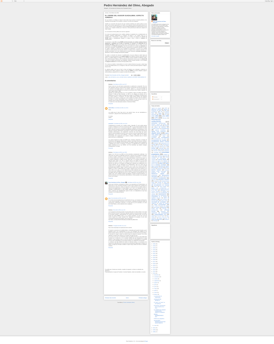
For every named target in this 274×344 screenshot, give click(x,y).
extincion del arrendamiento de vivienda (160, 184)
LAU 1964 (154, 116)
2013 (154, 269)
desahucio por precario (158, 172)
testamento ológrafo (161, 216)
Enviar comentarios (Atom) (129, 302)
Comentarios (156, 99)
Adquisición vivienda (156, 109)
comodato (156, 152)
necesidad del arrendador (158, 202)
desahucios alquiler (157, 173)
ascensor (156, 143)
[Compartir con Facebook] (138, 75)
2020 (154, 255)
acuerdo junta (165, 128)
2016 (154, 263)
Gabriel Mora (111, 107)
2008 (154, 331)
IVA (166, 114)
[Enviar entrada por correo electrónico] (132, 75)
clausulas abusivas (164, 149)
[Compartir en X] (137, 75)
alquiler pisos (156, 133)
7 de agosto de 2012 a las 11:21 (119, 225)
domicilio (167, 176)
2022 (154, 251)
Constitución (154, 111)
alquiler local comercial (158, 131)
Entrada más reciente (110, 297)
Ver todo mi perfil (155, 36)
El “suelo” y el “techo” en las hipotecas (159, 303)
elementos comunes (163, 179)
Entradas (155, 97)
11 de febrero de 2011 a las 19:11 (121, 107)
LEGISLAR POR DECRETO (157, 300)
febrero (156, 294)
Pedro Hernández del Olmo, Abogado (129, 5)
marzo (155, 292)
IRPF (160, 114)
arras (164, 136)
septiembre (157, 280)
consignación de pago (156, 157)
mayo (155, 288)
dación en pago (154, 163)
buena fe (164, 146)
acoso (117, 77)
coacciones (166, 150)
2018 (154, 259)
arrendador (153, 137)
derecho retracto (156, 170)
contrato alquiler (162, 159)
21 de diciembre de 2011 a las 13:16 (118, 198)
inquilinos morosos (156, 197)
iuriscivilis (110, 123)
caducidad (161, 148)
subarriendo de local (155, 215)
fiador (155, 186)
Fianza (159, 112)
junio (155, 286)
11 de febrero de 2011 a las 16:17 (120, 84)
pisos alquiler (157, 207)
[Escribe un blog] (135, 75)
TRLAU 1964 (159, 125)
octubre (156, 278)
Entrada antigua (143, 297)
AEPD (166, 108)
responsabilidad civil (142, 77)
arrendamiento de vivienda (158, 140)
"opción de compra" (156, 108)
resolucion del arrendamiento (160, 213)
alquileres (164, 134)
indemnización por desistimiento (159, 195)
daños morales (154, 166)
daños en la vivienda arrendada (160, 164)
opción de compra (164, 206)
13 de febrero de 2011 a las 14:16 (134, 182)
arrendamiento (165, 137)
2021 (154, 253)
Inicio (127, 297)
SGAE (152, 125)
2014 (154, 267)
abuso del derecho (112, 77)
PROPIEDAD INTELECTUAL (158, 123)
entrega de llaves (162, 182)
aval (159, 144)
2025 (154, 245)
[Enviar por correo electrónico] (134, 75)
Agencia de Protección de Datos (160, 110)
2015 (154, 265)
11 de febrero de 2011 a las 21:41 (120, 123)
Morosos (165, 118)
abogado (167, 125)
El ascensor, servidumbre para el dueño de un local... (159, 307)
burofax (153, 148)
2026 (154, 243)
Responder (110, 103)
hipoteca (164, 191)
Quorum (164, 124)
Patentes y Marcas (155, 124)
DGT (162, 111)
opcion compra (154, 206)
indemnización (162, 194)
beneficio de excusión (159, 145)
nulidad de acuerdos (164, 203)
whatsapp (155, 220)
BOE (165, 110)
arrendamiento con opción (160, 138)
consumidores (163, 158)
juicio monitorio (163, 199)
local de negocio (155, 200)
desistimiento (154, 175)
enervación (156, 181)
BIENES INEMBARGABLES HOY (158, 315)
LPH (156, 118)
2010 (154, 327)
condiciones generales (162, 155)
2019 (154, 257)
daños (161, 163)
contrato (153, 159)
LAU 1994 (165, 116)
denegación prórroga (158, 167)
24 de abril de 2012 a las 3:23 (119, 209)
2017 (154, 261)
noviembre (156, 276)
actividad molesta (123, 77)
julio (155, 284)
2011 (154, 273)
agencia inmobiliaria (160, 130)
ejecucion (153, 179)
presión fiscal (154, 208)
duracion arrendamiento (159, 178)
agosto (156, 282)
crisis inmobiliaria (163, 162)
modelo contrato (164, 200)
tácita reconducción (156, 219)
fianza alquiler (163, 186)
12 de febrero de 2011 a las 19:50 (120, 152)
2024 (154, 247)
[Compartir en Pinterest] (139, 75)
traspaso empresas (163, 218)
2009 (154, 329)
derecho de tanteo (162, 168)
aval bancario (166, 144)
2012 (154, 271)
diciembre (156, 274)
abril (155, 290)
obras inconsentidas (160, 204)
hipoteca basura (154, 192)
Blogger (146, 341)
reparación (163, 211)
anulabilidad (154, 136)
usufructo (167, 219)
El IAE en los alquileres (159, 318)
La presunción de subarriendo (158, 297)
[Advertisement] (126, 284)
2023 (154, 249)
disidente (162, 176)
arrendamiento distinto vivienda (160, 141)
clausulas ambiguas (158, 150)
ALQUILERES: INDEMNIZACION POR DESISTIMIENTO (159, 322)
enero (155, 325)
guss (109, 198)
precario (164, 207)
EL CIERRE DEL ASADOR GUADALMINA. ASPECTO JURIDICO (160, 311)
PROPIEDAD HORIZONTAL (156, 121)
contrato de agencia (156, 160)
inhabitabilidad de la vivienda (159, 196)
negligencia (153, 203)
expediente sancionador (132, 77)
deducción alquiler (165, 166)
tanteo (163, 215)
